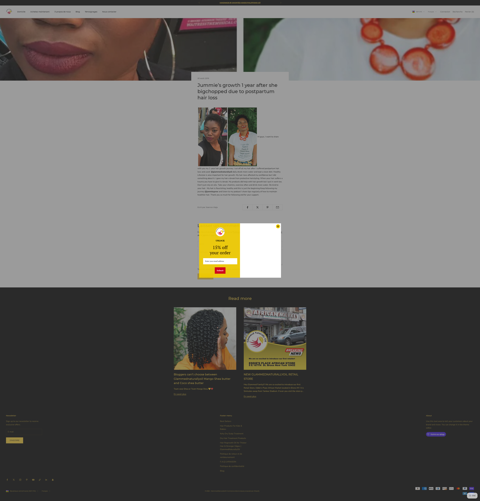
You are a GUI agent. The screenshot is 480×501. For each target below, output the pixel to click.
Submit (220, 270)
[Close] (278, 226)
